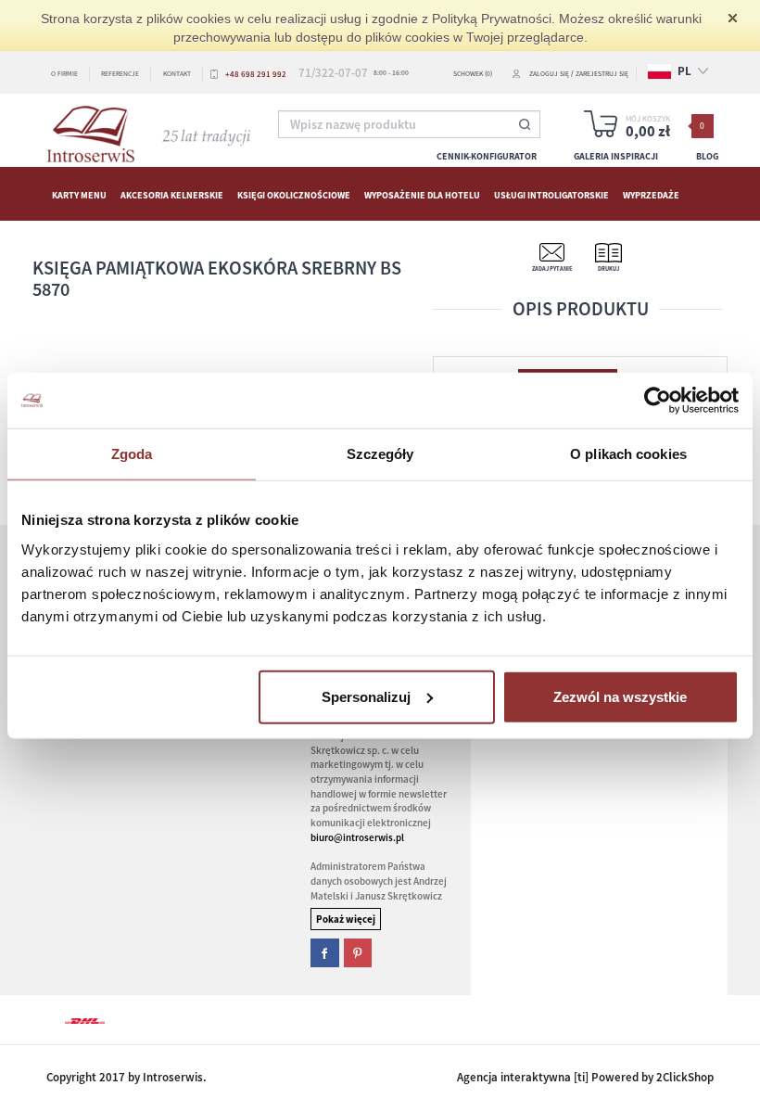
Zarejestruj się (602, 74)
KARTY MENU (79, 194)
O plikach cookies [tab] (628, 454)
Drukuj (608, 269)
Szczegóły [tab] (380, 454)
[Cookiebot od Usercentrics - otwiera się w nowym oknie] (657, 401)
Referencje (120, 74)
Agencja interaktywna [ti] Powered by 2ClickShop (585, 1077)
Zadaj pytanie (552, 269)
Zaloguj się (549, 74)
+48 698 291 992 (255, 74)
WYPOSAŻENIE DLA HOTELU (422, 194)
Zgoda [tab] (132, 454)
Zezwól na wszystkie (620, 696)
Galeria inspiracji (616, 156)
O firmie (64, 74)
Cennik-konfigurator (487, 156)
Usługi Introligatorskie (551, 194)
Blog (707, 156)
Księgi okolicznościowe (293, 194)
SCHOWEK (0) (472, 74)
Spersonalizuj (366, 696)
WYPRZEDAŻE (651, 194)
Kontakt (177, 74)
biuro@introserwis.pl (357, 837)
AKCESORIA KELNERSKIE (171, 194)
